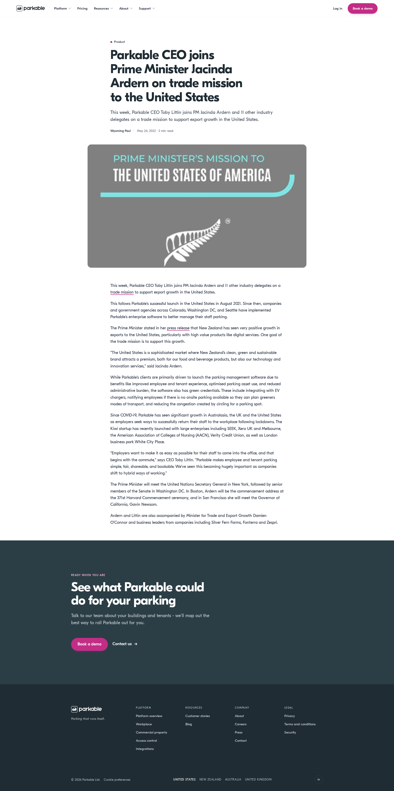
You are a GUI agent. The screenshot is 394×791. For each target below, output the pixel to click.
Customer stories (197, 716)
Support (145, 8)
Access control (146, 741)
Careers (240, 724)
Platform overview (149, 716)
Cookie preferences (117, 780)
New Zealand (210, 779)
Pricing (82, 8)
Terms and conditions (300, 724)
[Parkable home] (30, 8)
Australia (233, 779)
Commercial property (151, 732)
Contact (241, 741)
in (319, 779)
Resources (101, 8)
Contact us (124, 644)
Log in (337, 8)
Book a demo (363, 8)
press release (178, 328)
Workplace (144, 724)
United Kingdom (258, 779)
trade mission (122, 292)
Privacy (289, 716)
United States (184, 779)
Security (290, 732)
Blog (188, 724)
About (123, 8)
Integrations (145, 749)
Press (238, 732)
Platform (60, 8)
